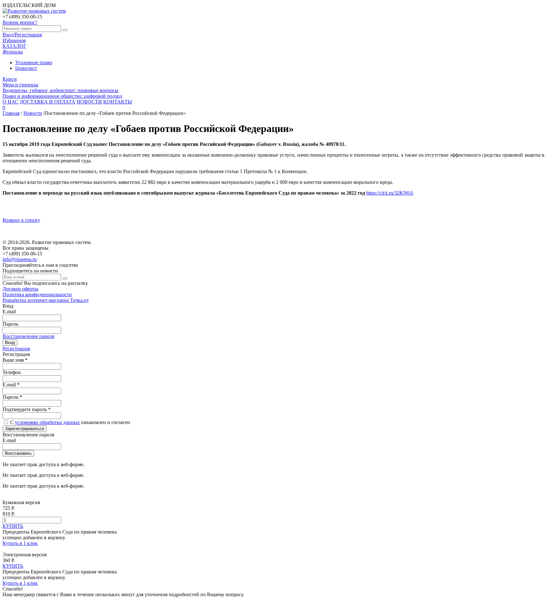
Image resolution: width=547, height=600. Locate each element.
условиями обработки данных (47, 422)
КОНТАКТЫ (117, 101)
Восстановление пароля (28, 336)
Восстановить (18, 453)
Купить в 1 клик (20, 543)
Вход (10, 342)
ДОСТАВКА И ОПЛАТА (47, 101)
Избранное (14, 40)
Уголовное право (33, 62)
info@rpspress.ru (20, 259)
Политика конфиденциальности (37, 294)
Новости (32, 113)
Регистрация (16, 348)
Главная (11, 113)
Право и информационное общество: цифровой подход (62, 96)
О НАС (10, 101)
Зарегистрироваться (24, 428)
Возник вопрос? (20, 22)
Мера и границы (20, 84)
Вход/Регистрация (22, 34)
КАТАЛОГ (14, 46)
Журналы (13, 51)
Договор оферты (20, 288)
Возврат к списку (21, 220)
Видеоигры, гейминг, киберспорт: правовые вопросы (60, 90)
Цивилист (26, 68)
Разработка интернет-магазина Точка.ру (46, 300)
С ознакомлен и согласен (70, 422)
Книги (10, 79)
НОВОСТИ (89, 101)
